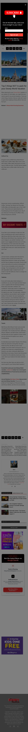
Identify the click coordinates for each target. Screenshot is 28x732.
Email (6, 28)
